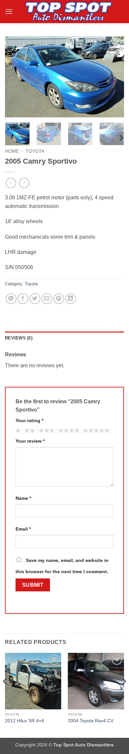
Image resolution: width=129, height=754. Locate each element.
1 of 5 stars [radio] (17, 430)
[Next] (113, 77)
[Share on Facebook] (23, 298)
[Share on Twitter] (34, 298)
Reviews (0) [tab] (18, 338)
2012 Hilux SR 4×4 (24, 720)
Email (23, 529)
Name (23, 498)
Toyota (34, 151)
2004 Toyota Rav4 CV (90, 720)
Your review (30, 441)
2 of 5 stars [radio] (28, 430)
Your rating (29, 420)
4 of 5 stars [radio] (67, 430)
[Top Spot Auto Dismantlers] (67, 11)
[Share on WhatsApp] (11, 298)
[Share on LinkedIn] (70, 298)
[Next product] (11, 183)
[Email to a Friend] (46, 298)
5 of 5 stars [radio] (95, 430)
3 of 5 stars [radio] (46, 430)
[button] (9, 11)
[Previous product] (24, 183)
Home (12, 151)
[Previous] (16, 77)
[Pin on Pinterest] (58, 298)
